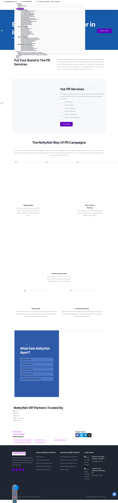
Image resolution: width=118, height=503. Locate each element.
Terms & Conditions (19, 434)
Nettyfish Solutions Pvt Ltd (99, 497)
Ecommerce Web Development (69, 460)
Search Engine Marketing (43, 469)
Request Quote (104, 30)
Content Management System (68, 463)
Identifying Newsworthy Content (31, 379)
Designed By (89, 497)
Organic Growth (26, 359)
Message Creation (27, 364)
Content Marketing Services (44, 466)
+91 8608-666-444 (40, 442)
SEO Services (40, 457)
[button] (36, 360)
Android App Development (67, 466)
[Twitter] (109, 1)
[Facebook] (107, 1)
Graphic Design (64, 469)
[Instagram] (115, 1)
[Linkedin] (85, 435)
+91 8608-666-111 (40, 440)
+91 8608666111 (27, 1)
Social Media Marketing (42, 460)
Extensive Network (27, 369)
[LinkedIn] (112, 1)
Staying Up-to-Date (27, 374)
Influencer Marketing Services (44, 463)
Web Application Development (69, 457)
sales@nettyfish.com (11, 1)
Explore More (66, 124)
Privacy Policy (17, 432)
